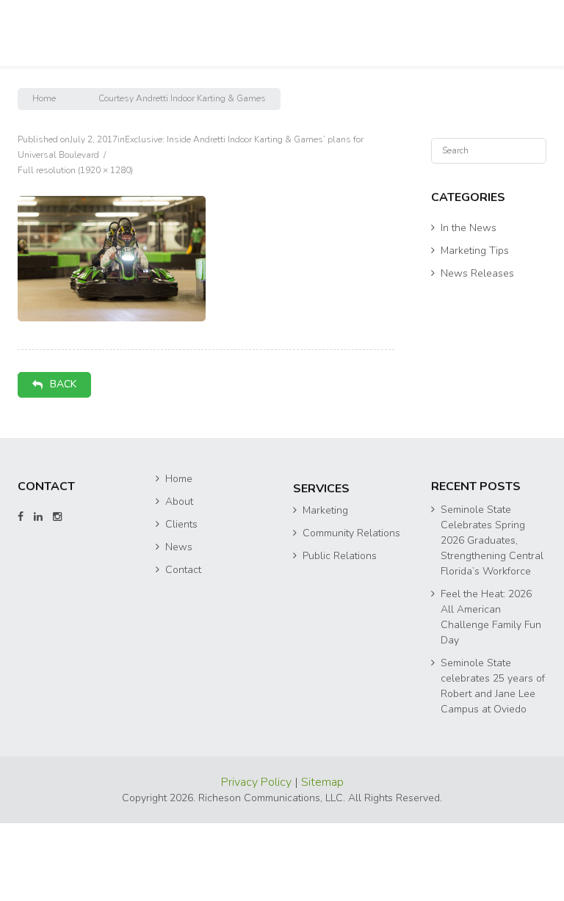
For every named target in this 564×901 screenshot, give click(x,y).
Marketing (325, 510)
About (179, 501)
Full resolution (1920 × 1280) (75, 170)
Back (63, 384)
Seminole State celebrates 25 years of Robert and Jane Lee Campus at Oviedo (493, 686)
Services (321, 489)
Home (44, 98)
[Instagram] (57, 517)
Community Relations (351, 533)
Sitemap (322, 782)
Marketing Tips (475, 251)
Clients (181, 524)
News (178, 547)
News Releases (477, 273)
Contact (183, 570)
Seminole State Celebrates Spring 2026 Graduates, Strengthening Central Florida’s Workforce (492, 540)
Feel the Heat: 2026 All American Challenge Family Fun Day (491, 617)
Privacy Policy (257, 782)
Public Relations (340, 556)
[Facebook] (21, 517)
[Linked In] (38, 517)
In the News (468, 228)
